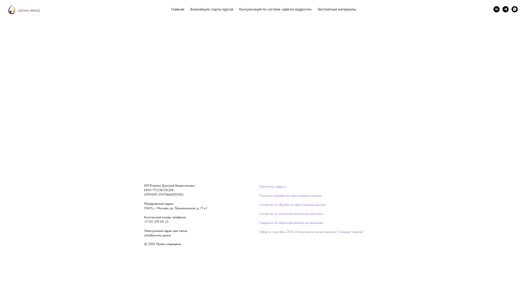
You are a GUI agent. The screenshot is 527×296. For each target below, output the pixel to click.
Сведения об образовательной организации (291, 223)
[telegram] (506, 9)
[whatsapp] (515, 9)
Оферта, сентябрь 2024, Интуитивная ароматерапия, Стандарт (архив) (311, 232)
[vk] (496, 9)
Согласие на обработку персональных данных (292, 205)
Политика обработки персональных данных (290, 196)
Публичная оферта (272, 186)
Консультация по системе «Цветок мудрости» (275, 9)
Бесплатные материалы (337, 9)
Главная (177, 9)
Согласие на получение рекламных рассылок (291, 214)
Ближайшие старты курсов (211, 9)
